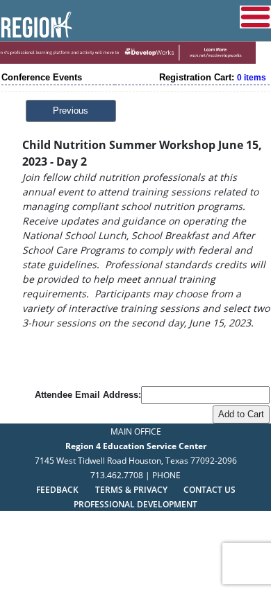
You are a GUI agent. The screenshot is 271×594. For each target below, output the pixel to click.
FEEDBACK (57, 490)
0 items (251, 77)
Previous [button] (70, 110)
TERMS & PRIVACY (132, 490)
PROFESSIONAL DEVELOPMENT (135, 504)
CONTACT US (209, 490)
